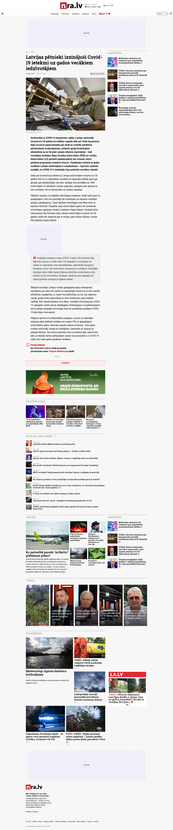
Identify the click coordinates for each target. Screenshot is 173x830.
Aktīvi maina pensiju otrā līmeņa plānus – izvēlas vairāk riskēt (62, 451)
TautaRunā (75, 14)
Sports (94, 14)
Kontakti (96, 821)
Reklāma (34, 821)
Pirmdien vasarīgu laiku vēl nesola (96, 563)
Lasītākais (114, 53)
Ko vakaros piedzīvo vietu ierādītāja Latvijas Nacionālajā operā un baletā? (66, 479)
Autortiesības (72, 821)
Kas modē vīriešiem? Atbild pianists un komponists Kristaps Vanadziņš (65, 465)
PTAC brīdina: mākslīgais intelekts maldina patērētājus (78, 537)
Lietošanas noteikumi (61, 821)
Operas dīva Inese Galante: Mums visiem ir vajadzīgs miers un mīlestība (65, 458)
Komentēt (66, 363)
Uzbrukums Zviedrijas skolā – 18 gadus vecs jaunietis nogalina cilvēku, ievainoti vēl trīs (44, 736)
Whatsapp (64, 351)
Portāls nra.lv (30, 74)
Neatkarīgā (55, 14)
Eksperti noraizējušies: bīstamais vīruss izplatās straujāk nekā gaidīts (93, 423)
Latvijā (32, 52)
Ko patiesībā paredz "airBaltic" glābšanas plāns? (47, 553)
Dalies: (57, 357)
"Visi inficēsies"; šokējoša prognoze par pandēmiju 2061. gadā (35, 422)
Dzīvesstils (65, 14)
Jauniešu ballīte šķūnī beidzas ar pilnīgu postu (54, 444)
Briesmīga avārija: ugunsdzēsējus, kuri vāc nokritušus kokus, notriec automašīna (131, 111)
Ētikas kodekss (81, 821)
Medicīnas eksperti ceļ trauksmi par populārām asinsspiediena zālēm (131, 60)
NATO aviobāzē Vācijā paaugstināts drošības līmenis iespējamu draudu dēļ (66, 472)
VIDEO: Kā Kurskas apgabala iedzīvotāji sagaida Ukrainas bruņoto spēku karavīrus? (65, 508)
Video (30, 580)
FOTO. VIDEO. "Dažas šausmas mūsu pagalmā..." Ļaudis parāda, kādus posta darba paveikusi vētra (85, 736)
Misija (40, 821)
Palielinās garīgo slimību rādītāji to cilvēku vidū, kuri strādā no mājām (74, 422)
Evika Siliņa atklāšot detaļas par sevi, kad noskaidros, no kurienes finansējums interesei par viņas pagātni (69, 486)
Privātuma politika (48, 821)
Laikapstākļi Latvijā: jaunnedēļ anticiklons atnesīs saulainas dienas (88, 697)
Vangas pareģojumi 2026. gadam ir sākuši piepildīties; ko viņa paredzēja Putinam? (132, 97)
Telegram (53, 351)
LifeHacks (85, 14)
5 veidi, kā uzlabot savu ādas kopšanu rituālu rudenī (56, 493)
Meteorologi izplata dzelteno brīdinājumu (77, 563)
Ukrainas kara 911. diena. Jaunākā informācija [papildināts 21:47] (62, 501)
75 (59, 488)
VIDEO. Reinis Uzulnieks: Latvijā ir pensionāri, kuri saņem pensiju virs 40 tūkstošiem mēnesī (131, 86)
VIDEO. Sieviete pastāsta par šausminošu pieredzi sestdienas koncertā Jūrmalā (133, 72)
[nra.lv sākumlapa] (71, 5)
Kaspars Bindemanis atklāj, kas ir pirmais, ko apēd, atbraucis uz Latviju (96, 539)
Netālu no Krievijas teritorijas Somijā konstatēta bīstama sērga (55, 422)
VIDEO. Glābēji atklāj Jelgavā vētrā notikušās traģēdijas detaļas (88, 663)
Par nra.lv (28, 821)
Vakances (90, 821)
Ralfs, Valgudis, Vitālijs (93, 7)
